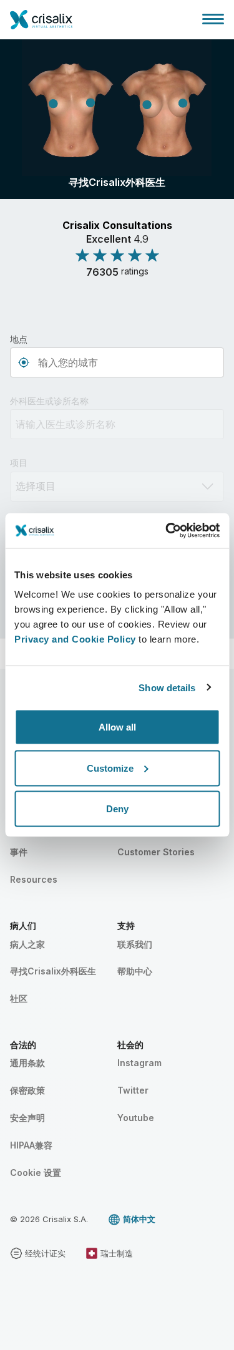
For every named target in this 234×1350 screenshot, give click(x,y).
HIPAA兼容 (31, 1145)
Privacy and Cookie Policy (75, 639)
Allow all (117, 727)
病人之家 (27, 944)
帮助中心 (134, 971)
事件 (18, 852)
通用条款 (27, 1062)
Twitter (133, 1090)
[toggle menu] (213, 18)
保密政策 (27, 1090)
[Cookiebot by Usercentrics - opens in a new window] (167, 531)
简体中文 (139, 1219)
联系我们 (134, 944)
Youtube (135, 1117)
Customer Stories (156, 852)
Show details (167, 687)
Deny (117, 809)
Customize (110, 767)
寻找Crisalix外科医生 (53, 971)
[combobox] (117, 362)
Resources (33, 879)
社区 (18, 998)
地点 (18, 339)
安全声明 (27, 1117)
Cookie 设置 (35, 1172)
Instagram (139, 1062)
